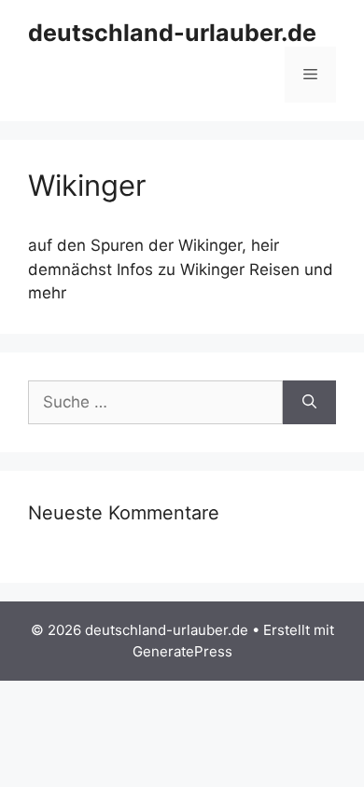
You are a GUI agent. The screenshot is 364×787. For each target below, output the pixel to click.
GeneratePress (182, 651)
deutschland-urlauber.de (172, 33)
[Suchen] (309, 402)
